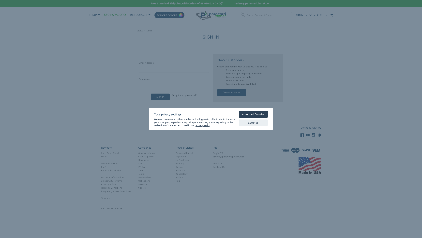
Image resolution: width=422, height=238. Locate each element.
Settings (253, 122)
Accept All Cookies (253, 114)
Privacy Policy (203, 125)
